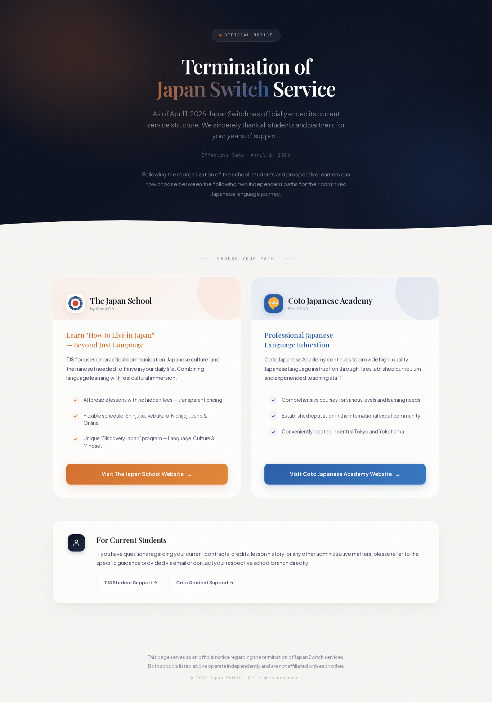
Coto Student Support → (205, 582)
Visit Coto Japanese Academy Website (345, 474)
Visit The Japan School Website (147, 474)
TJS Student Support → (130, 582)
